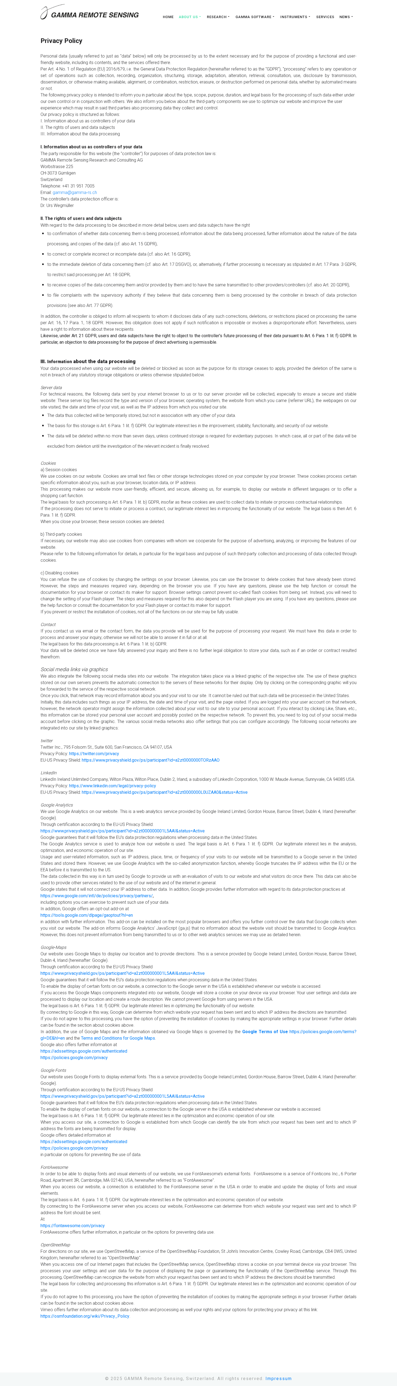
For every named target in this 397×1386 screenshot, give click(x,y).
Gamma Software (253, 17)
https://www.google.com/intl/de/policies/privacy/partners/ (97, 895)
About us (188, 17)
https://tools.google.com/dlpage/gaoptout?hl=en (87, 915)
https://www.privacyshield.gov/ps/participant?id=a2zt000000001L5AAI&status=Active (123, 830)
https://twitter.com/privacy (94, 753)
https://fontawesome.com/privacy (73, 1225)
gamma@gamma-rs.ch (75, 192)
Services (325, 17)
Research (217, 17)
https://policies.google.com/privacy (74, 1057)
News (344, 17)
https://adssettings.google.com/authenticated (84, 1051)
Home (168, 17)
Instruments (293, 17)
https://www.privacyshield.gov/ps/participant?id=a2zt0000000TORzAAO (151, 760)
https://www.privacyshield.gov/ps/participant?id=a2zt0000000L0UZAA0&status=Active (165, 792)
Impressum (278, 1378)
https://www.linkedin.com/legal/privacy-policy (112, 785)
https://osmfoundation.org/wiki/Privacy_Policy (85, 1316)
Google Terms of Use (265, 1031)
